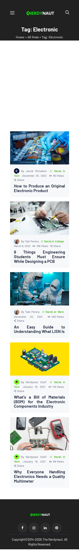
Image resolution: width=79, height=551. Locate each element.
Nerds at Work (55, 312)
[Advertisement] (39, 89)
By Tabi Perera (30, 241)
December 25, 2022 (35, 175)
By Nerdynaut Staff (34, 382)
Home (20, 37)
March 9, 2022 (22, 246)
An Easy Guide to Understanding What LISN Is (39, 329)
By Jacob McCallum (34, 171)
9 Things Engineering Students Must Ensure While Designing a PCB (39, 256)
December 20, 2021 (30, 316)
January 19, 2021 (35, 386)
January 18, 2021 (35, 461)
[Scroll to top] (76, 548)
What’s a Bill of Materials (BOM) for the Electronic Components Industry (39, 401)
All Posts (33, 37)
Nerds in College (54, 241)
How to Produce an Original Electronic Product (39, 188)
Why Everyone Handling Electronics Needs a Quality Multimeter (39, 476)
